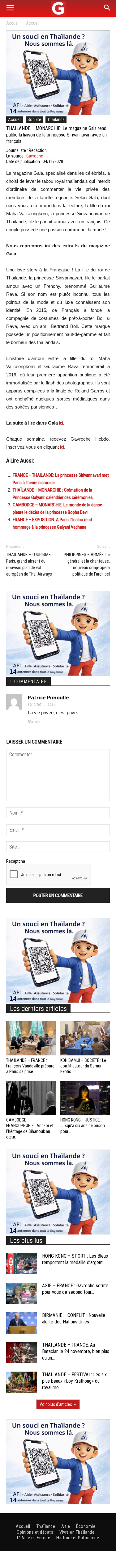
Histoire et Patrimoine (77, 1538)
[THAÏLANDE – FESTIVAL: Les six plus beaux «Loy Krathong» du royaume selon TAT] (21, 1382)
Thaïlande (56, 119)
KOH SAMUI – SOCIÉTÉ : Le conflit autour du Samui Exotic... (83, 1066)
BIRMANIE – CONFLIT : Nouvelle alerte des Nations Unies (73, 1318)
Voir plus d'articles (56, 1404)
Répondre (34, 722)
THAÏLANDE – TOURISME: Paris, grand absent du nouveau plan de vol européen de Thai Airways (29, 564)
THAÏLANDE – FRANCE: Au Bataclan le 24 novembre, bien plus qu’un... (75, 1351)
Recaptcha (15, 861)
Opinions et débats (35, 1532)
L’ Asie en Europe (33, 1538)
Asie (65, 1526)
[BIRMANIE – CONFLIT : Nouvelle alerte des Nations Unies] (21, 1323)
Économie (85, 1526)
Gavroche (34, 155)
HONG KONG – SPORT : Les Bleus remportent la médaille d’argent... (75, 1259)
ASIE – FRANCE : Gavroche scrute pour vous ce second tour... (75, 1289)
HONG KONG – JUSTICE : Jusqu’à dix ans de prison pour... (82, 1125)
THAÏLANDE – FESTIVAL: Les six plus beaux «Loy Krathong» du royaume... (74, 1381)
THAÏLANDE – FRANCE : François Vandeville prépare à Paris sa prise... (30, 1066)
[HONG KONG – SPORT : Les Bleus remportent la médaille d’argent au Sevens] (21, 1263)
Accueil (12, 23)
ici (61, 423)
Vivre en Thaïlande (76, 1532)
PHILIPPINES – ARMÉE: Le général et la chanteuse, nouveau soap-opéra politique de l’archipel (87, 564)
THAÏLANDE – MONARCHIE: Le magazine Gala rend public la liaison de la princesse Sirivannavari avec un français (56, 134)
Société (34, 119)
